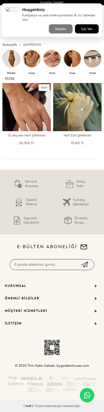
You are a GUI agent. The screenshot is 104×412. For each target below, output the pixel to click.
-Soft (27, 406)
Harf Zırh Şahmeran (77, 135)
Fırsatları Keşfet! (52, 2)
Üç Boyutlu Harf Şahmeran (26, 135)
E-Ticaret (38, 406)
